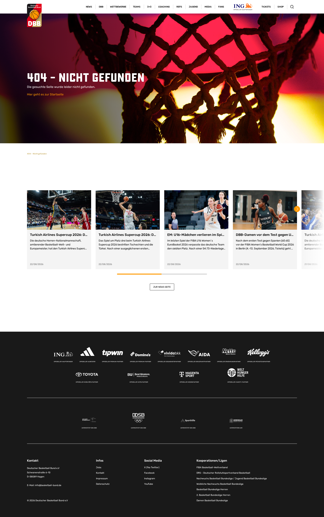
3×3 (149, 6)
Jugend (193, 6)
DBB (101, 6)
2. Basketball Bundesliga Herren (213, 495)
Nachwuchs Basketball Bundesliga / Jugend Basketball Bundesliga (231, 478)
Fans (221, 6)
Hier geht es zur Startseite (45, 94)
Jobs (98, 467)
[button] (297, 209)
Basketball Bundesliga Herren (212, 489)
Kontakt (100, 473)
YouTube (148, 484)
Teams (136, 6)
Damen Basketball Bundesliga (212, 500)
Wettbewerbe (118, 6)
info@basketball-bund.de (48, 485)
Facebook (149, 473)
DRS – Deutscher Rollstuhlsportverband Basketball (223, 473)
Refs (179, 6)
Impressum (102, 478)
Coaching (164, 6)
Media (208, 6)
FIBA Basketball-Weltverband (212, 467)
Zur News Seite (162, 287)
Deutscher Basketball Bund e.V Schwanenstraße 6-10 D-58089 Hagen (43, 472)
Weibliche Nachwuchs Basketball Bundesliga (219, 484)
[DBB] (34, 15)
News (89, 6)
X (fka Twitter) (151, 467)
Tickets (266, 6)
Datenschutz (103, 484)
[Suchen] (292, 7)
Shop (281, 6)
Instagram (149, 478)
